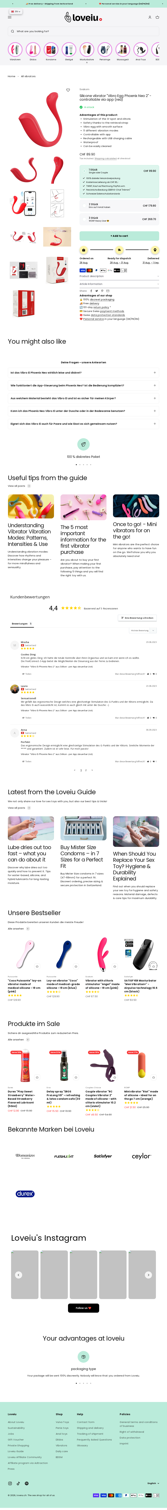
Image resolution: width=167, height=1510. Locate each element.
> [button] (92, 770)
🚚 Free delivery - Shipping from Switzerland (24, 3)
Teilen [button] (28, 674)
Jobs (11, 1433)
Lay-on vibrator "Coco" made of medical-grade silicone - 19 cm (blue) (63, 984)
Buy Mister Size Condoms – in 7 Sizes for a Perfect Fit (82, 857)
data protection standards (108, 315)
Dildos (59, 1439)
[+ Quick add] (37, 966)
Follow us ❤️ (83, 1308)
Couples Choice (93, 1087)
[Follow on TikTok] (18, 1483)
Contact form (86, 1422)
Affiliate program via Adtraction (28, 1463)
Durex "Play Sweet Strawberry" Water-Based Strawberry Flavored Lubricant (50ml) (21, 1099)
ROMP (127, 1087)
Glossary (82, 1445)
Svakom (85, 89)
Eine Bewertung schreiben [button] (139, 617)
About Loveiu (16, 1422)
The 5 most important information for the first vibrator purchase (83, 539)
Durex (10, 1087)
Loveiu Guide (16, 1451)
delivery (94, 303)
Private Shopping (18, 1445)
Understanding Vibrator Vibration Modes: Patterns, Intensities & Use (29, 535)
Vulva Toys (62, 1422)
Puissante (12, 976)
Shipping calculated (106, 158)
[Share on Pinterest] (102, 291)
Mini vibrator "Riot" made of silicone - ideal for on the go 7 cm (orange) (141, 1095)
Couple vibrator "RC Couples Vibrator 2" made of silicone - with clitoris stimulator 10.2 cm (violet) (100, 1099)
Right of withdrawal (132, 1432)
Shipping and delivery (90, 1428)
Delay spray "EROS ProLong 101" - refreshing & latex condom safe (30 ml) (63, 1097)
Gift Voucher (16, 1439)
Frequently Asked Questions (94, 1439)
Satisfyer (128, 976)
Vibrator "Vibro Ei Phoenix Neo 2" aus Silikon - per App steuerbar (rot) (56, 666)
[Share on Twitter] (96, 291)
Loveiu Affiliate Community (25, 1457)
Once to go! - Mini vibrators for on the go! (135, 530)
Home (11, 76)
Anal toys (62, 1433)
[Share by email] (108, 291)
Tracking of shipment (90, 1433)
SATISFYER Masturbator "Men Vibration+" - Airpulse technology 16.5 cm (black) (140, 986)
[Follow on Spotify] (26, 1483)
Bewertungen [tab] (20, 623)
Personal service (93, 319)
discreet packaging (102, 299)
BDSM (59, 1457)
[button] (119, 170)
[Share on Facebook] (91, 291)
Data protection (130, 1437)
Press (11, 1469)
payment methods (112, 311)
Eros (49, 1087)
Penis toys (62, 1428)
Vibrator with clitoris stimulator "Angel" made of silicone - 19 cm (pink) (102, 984)
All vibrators (28, 76)
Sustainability (16, 1428)
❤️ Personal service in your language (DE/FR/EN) (99, 3)
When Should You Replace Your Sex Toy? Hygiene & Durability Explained (134, 866)
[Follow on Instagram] (10, 1483)
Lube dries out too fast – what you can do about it (29, 853)
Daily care (62, 1451)
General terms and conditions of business (138, 1424)
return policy (101, 307)
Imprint (124, 1443)
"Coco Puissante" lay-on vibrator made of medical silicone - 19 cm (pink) (24, 986)
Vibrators (61, 1445)
